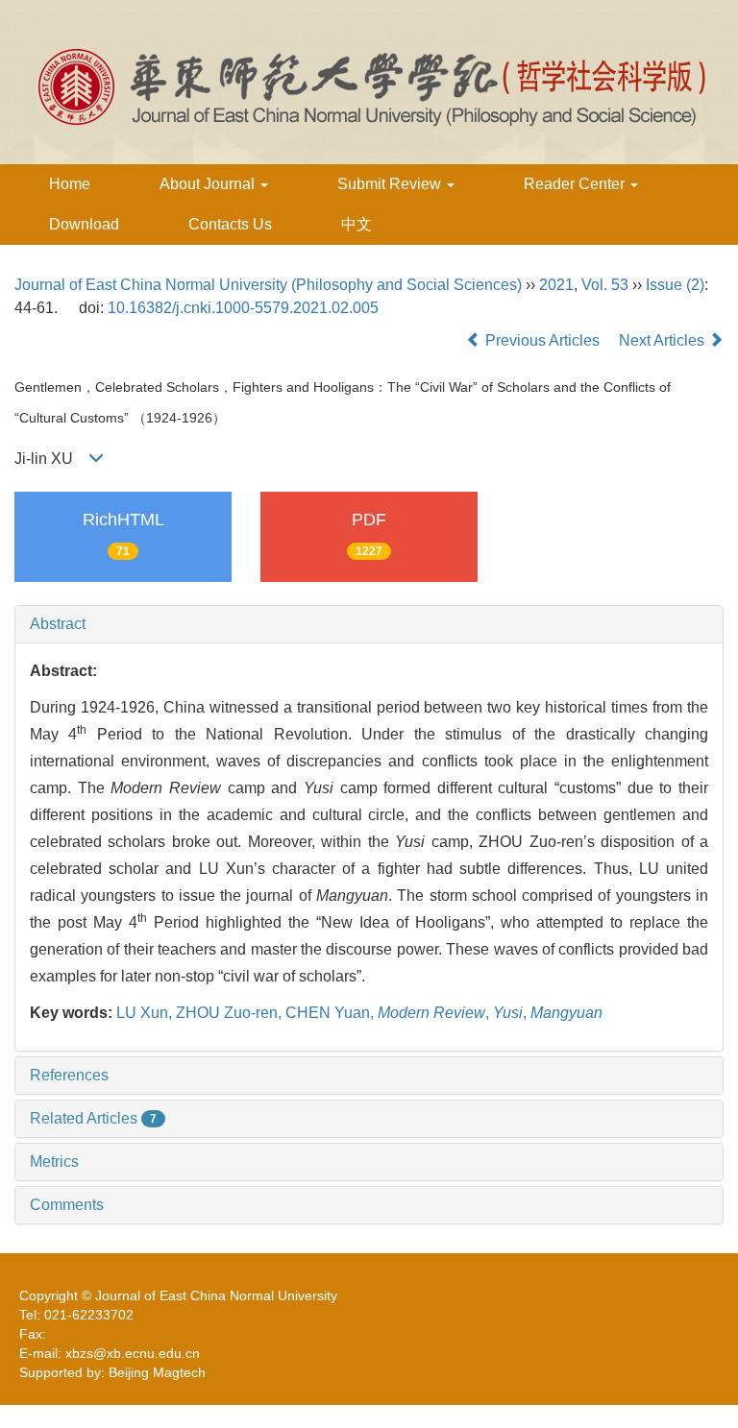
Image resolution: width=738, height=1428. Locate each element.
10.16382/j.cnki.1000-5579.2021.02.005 (243, 308)
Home (69, 184)
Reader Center (576, 184)
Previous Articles (542, 340)
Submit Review (391, 184)
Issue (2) (675, 285)
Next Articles (663, 340)
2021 (556, 285)
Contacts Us (230, 224)
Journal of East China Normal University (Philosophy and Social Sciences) (268, 285)
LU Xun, (146, 1012)
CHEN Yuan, (331, 1012)
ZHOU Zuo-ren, (230, 1012)
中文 (356, 224)
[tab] (369, 624)
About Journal (209, 184)
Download (84, 224)
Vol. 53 (604, 285)
